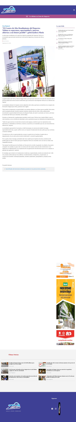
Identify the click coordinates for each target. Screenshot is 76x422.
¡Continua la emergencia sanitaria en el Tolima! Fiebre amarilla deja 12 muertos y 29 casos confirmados (66, 47)
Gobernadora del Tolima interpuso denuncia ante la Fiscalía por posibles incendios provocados (60, 377)
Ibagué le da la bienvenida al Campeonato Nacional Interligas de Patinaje (65, 42)
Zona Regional (6, 26)
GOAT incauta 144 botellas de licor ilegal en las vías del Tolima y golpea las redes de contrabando (23, 370)
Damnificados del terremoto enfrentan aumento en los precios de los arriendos (26, 169)
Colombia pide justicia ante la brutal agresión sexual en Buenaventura (65, 31)
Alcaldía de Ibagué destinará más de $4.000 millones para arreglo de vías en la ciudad (21, 363)
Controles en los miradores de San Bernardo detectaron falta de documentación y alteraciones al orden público (23, 377)
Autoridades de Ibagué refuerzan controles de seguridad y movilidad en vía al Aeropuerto (59, 370)
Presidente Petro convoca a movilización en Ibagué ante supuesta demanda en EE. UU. (65, 35)
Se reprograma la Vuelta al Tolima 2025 (65, 38)
